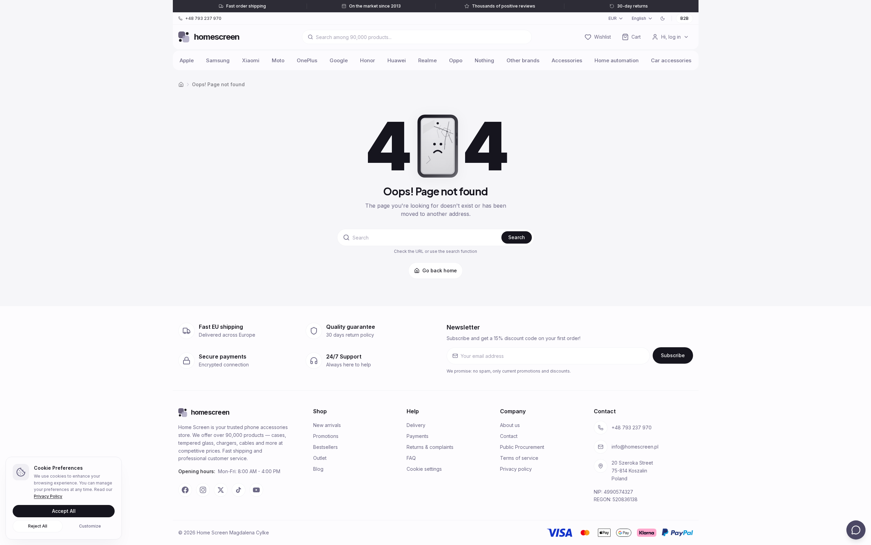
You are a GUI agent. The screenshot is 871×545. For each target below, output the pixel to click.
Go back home (439, 270)
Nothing (484, 60)
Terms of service (519, 458)
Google (339, 60)
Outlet (319, 458)
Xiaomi (250, 60)
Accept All (64, 511)
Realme (427, 60)
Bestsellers (325, 447)
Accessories (567, 60)
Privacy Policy (48, 496)
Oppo (455, 60)
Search (516, 237)
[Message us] (856, 530)
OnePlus (307, 60)
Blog (318, 469)
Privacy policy (516, 469)
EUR (613, 18)
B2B (684, 18)
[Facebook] (185, 490)
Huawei (396, 60)
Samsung (218, 60)
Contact (508, 436)
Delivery (416, 425)
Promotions (325, 436)
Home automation (616, 60)
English (639, 18)
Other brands (523, 60)
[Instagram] (203, 490)
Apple (187, 60)
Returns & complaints (430, 447)
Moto (278, 60)
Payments (417, 436)
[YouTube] (256, 490)
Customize (90, 526)
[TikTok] (238, 490)
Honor (367, 60)
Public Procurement (522, 447)
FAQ (411, 458)
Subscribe (673, 355)
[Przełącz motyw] (662, 18)
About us (510, 425)
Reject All (37, 526)
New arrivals (327, 425)
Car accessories (671, 60)
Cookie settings (424, 469)
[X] (221, 490)
